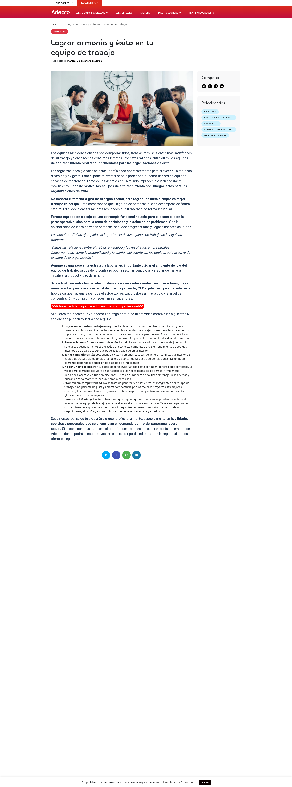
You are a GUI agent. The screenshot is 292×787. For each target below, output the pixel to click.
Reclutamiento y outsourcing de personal (220, 117)
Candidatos (211, 123)
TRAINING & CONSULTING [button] (202, 12)
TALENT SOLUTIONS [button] (168, 12)
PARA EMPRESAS (89, 3)
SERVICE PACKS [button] (124, 12)
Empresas (210, 112)
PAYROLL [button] (145, 12)
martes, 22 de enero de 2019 (84, 61)
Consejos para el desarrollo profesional (220, 129)
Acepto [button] (205, 782)
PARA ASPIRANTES (64, 3)
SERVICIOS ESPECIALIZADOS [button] (91, 12)
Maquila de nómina (215, 135)
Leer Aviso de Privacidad (178, 782)
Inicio (54, 24)
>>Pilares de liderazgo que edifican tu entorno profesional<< (97, 306)
